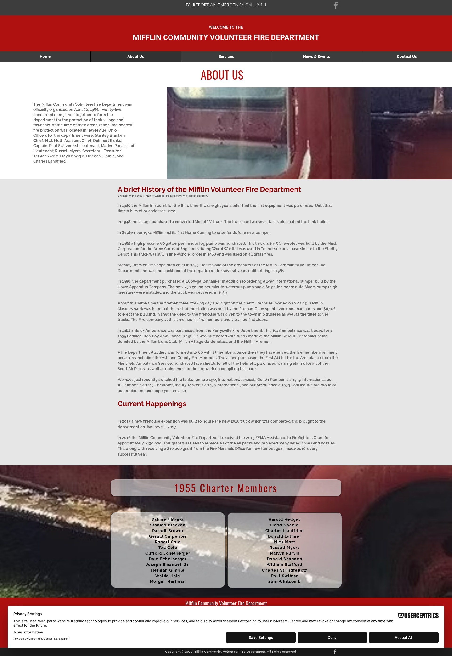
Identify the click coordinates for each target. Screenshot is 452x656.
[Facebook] (335, 5)
